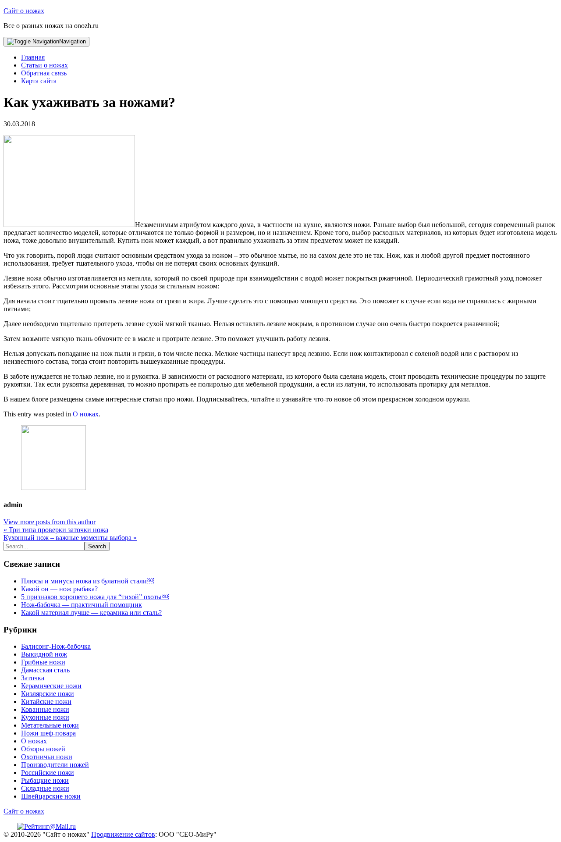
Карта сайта (39, 81)
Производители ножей (55, 764)
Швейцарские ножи (51, 796)
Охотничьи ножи (46, 756)
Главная (33, 57)
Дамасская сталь (45, 670)
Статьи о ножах (44, 65)
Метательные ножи (50, 725)
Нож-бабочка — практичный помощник (81, 604)
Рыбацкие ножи (45, 780)
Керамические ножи (51, 685)
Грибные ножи (43, 662)
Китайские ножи (46, 701)
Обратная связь (44, 73)
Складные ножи (45, 788)
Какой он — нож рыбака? (59, 589)
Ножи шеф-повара (48, 733)
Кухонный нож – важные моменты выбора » (70, 537)
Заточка (32, 678)
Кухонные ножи (45, 717)
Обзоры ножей (43, 749)
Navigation (72, 41)
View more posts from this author (50, 522)
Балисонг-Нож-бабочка (56, 646)
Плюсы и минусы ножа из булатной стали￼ (87, 581)
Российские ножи (47, 772)
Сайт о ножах (24, 10)
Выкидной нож (44, 654)
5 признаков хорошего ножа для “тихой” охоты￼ (95, 596)
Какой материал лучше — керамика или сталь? (91, 612)
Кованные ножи (45, 709)
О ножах (86, 414)
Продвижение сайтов (123, 834)
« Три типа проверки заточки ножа (56, 529)
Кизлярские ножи (47, 693)
